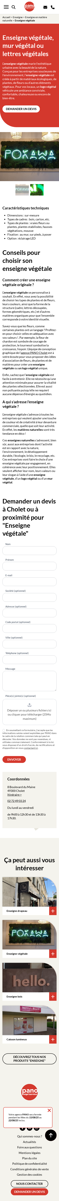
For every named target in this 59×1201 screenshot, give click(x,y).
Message (10, 668)
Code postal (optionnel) (17, 622)
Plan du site (29, 1158)
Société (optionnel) (15, 590)
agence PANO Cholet (34, 353)
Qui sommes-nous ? (29, 1136)
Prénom (9, 559)
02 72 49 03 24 (16, 801)
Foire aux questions (29, 1147)
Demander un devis (21, 109)
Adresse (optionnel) (16, 606)
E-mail (8, 575)
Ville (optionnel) (14, 637)
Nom (7, 544)
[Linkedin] (29, 1128)
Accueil (6, 17)
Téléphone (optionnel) (17, 653)
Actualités (29, 1142)
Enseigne (18, 17)
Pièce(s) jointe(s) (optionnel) (20, 695)
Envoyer (14, 759)
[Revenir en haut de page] (51, 1135)
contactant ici (31, 748)
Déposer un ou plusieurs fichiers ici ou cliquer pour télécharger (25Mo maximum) (29, 714)
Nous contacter (29, 1183)
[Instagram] (36, 1128)
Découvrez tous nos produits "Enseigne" (29, 1058)
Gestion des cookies (29, 1174)
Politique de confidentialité (29, 1163)
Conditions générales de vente (29, 1169)
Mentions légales (29, 1153)
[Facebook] (22, 1128)
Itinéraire (13, 794)
